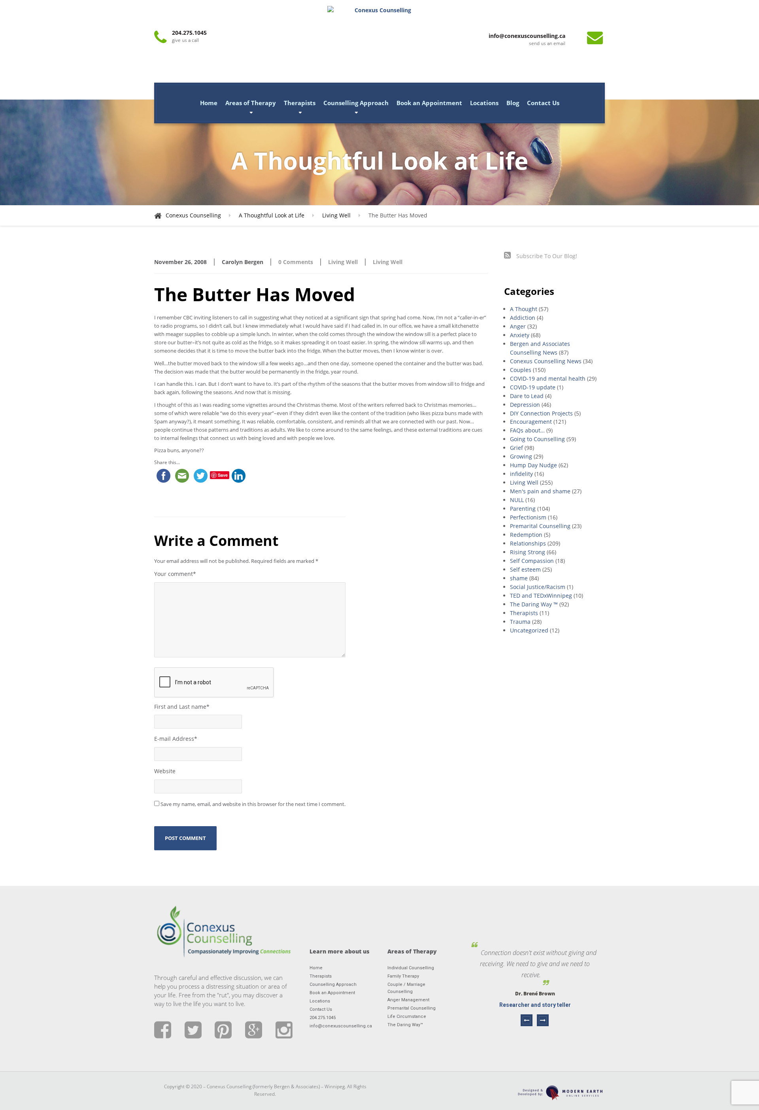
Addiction (522, 317)
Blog (512, 103)
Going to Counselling (537, 439)
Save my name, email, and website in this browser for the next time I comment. (253, 804)
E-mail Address (175, 738)
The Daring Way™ (405, 1024)
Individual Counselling (410, 967)
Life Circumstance (406, 1016)
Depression (525, 404)
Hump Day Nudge (533, 465)
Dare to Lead (527, 396)
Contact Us (543, 103)
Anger (518, 326)
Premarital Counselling (540, 526)
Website (165, 771)
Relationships (528, 543)
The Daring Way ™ (534, 604)
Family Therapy (403, 976)
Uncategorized (529, 630)
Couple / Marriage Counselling (406, 988)
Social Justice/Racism (537, 587)
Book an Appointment (429, 103)
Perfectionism (528, 517)
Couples (520, 370)
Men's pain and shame (540, 491)
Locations (484, 103)
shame (519, 578)
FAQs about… (527, 430)
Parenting (523, 508)
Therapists (299, 103)
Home (208, 103)
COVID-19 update (532, 387)
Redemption (526, 534)
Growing (521, 456)
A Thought (523, 309)
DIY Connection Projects (541, 413)
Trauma (520, 621)
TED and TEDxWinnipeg (541, 595)
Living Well (343, 262)
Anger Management (408, 999)
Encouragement (531, 421)
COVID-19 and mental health (547, 378)
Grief (516, 447)
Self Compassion (532, 560)
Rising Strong (527, 552)
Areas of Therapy (250, 103)
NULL (517, 500)
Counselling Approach (356, 103)
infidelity (521, 474)
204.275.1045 (323, 1017)
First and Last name (182, 706)
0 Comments (295, 262)
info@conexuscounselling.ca (341, 1026)
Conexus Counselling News (546, 361)
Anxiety (519, 335)
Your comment (175, 574)
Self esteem (525, 569)
